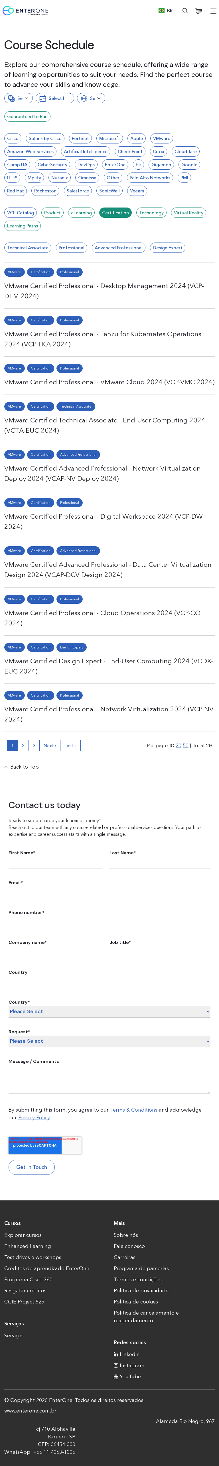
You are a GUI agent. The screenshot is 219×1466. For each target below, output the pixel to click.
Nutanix (59, 177)
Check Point (130, 151)
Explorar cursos (23, 1235)
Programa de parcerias (141, 1268)
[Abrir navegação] (213, 11)
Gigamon (161, 164)
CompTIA (17, 164)
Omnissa (87, 177)
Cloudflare (186, 151)
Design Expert (167, 248)
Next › (50, 745)
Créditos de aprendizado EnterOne (46, 1268)
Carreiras (124, 1257)
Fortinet (80, 138)
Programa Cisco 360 (28, 1279)
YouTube (130, 1376)
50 (185, 745)
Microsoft (109, 138)
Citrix (158, 151)
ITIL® (12, 177)
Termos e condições (138, 1279)
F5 (138, 164)
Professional (71, 248)
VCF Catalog (20, 212)
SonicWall (109, 191)
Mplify (34, 177)
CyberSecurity (52, 164)
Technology (151, 212)
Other (113, 177)
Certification (115, 212)
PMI (184, 177)
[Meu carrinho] (198, 10)
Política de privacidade (141, 1291)
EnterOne (115, 164)
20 (178, 745)
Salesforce (78, 191)
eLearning (81, 212)
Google (189, 164)
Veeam (137, 191)
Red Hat (15, 191)
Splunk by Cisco (45, 138)
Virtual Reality (188, 212)
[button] (168, 10)
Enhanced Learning (27, 1246)
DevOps (86, 164)
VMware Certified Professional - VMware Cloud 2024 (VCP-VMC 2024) (109, 382)
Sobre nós (126, 1235)
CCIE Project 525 (24, 1302)
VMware (161, 138)
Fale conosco (129, 1246)
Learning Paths (22, 226)
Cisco (13, 138)
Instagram (132, 1365)
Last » (70, 745)
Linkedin (130, 1354)
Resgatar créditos (25, 1291)
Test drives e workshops (32, 1257)
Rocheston (45, 191)
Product (52, 212)
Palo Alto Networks (150, 177)
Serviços (14, 1335)
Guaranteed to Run (27, 116)
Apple (136, 138)
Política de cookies (136, 1302)
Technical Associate (27, 248)
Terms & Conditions (133, 1110)
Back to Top (24, 767)
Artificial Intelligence (86, 151)
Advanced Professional (119, 248)
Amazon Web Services (30, 151)
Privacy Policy (34, 1117)
